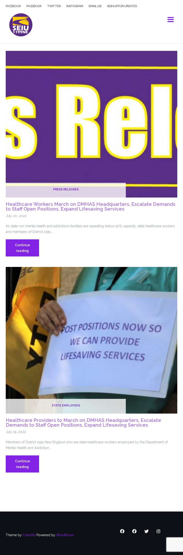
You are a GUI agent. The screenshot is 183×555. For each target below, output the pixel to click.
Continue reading (27, 249)
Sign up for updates (122, 5)
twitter (54, 5)
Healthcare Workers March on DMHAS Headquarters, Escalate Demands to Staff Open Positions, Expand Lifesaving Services (90, 206)
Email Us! (95, 5)
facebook (13, 5)
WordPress (65, 535)
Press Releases (66, 189)
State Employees (66, 405)
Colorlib (29, 535)
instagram (74, 5)
